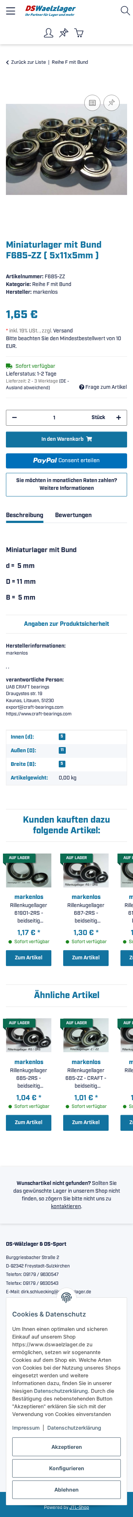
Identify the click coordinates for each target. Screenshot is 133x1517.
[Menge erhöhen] (118, 417)
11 (62, 750)
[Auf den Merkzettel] (111, 103)
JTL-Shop (79, 1507)
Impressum (26, 1427)
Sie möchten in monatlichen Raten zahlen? (66, 484)
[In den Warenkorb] (12, 85)
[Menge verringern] (14, 417)
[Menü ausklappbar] (10, 8)
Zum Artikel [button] (28, 958)
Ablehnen (66, 1489)
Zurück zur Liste (28, 62)
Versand (63, 331)
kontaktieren (66, 1206)
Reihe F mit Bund (51, 284)
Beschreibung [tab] (24, 515)
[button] (127, 10)
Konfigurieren (66, 1468)
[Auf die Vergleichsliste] (92, 103)
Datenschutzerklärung (61, 1391)
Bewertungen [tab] (73, 515)
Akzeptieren (66, 1447)
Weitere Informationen (67, 488)
